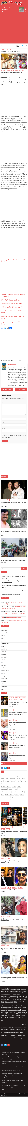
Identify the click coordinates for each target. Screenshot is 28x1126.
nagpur (14, 786)
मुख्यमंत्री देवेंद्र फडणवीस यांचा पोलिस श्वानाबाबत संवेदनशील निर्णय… (13, 1085)
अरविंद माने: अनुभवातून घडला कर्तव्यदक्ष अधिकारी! (12, 304)
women (3, 800)
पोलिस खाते (10, 151)
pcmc (16, 789)
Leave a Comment (6, 360)
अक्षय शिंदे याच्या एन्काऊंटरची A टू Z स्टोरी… (13, 618)
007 (3, 618)
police (15, 360)
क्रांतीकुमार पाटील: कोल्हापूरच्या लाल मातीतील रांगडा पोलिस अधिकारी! (14, 323)
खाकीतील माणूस (5, 649)
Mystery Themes (4, 1095)
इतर (3, 638)
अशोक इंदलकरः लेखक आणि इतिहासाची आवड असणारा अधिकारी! (13, 317)
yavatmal (8, 800)
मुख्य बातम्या (4, 153)
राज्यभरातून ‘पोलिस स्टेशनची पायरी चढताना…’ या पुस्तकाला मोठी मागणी (7, 157)
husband (13, 781)
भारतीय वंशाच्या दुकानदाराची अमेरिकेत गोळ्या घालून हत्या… (12, 1073)
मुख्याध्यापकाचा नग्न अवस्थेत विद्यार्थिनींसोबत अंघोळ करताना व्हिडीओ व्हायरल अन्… (7, 171)
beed (8, 776)
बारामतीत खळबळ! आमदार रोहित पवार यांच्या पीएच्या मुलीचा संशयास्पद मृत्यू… (12, 1081)
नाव (3, 417)
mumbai (3, 786)
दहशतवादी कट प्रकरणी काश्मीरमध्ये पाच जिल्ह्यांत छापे (7, 225)
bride (23, 776)
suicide (2, 797)
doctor (18, 778)
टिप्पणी (3, 403)
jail (25, 781)
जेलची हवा (4, 652)
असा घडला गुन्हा (7, 146)
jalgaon (2, 784)
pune (9, 792)
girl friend (7, 781)
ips (12, 360)
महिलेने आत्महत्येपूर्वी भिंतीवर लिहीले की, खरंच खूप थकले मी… (7, 389)
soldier (16, 794)
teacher (8, 797)
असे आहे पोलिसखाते (5, 633)
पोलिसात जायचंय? (15, 70)
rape (2, 794)
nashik (19, 786)
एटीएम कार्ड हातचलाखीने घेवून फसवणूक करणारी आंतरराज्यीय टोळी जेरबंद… (22, 389)
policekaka (19, 360)
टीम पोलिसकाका (11, 75)
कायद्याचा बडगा (7, 148)
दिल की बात (4, 660)
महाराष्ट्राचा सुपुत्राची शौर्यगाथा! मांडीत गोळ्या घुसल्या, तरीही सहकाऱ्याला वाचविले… (12, 861)
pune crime (14, 792)
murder (8, 786)
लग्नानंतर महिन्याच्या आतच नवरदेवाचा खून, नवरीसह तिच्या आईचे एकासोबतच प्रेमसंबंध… (14, 978)
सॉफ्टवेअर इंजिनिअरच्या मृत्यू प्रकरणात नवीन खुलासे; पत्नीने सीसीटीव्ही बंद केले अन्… (7, 199)
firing (23, 778)
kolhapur (8, 784)
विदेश (3, 684)
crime (7, 778)
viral (20, 797)
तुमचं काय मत (9, 529)
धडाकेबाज (4, 665)
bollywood (18, 776)
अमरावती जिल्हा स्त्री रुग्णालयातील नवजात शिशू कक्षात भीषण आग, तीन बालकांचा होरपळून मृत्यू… (7, 185)
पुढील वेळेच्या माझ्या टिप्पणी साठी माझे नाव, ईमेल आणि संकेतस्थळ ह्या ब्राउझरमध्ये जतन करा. (14, 436)
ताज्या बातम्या (4, 151)
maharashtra (19, 784)
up (12, 797)
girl (2, 781)
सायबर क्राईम (4, 687)
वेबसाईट (3, 428)
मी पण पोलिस (4, 679)
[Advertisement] (14, 28)
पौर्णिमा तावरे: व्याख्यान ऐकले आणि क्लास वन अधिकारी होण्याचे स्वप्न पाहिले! (13, 295)
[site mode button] (17, 46)
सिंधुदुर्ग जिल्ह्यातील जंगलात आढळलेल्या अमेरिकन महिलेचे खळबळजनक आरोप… (12, 920)
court (2, 778)
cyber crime (12, 778)
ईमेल (3, 423)
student (22, 794)
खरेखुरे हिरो (4, 646)
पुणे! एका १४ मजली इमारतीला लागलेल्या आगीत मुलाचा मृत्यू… (13, 560)
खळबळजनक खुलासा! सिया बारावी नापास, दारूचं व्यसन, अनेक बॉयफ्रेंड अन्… (13, 891)
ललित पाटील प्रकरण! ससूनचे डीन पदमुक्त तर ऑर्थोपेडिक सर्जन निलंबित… (13, 949)
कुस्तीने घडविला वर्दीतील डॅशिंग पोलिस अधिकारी (11, 307)
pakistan (10, 789)
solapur (11, 794)
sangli (6, 794)
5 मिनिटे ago (26, 11)
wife (24, 797)
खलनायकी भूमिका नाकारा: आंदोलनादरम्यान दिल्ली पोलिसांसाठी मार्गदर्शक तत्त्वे (13, 1077)
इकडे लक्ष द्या (3, 558)
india (18, 781)
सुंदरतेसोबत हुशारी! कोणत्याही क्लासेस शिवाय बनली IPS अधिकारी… (13, 261)
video (16, 797)
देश (9, 165)
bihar (12, 776)
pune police (21, 792)
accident (3, 776)
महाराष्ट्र (10, 179)
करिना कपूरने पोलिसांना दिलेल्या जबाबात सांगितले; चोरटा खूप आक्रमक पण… (13, 503)
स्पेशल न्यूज (10, 153)
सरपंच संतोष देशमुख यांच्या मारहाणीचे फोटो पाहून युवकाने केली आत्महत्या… (13, 532)
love (13, 784)
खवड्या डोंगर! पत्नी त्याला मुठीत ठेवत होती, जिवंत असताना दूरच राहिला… (7, 212)
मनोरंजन (8, 500)
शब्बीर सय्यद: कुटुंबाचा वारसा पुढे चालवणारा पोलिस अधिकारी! (12, 312)
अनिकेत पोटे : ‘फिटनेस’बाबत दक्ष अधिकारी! (10, 300)
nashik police (4, 789)
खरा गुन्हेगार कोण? (5, 644)
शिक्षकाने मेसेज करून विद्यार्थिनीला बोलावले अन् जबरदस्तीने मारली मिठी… (13, 1089)
